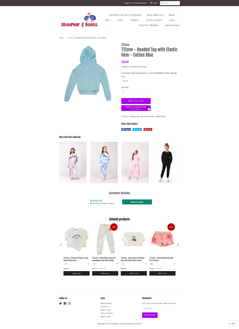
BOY (108, 20)
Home (61, 38)
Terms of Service (107, 313)
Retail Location (106, 303)
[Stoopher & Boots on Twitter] (60, 304)
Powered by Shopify (134, 324)
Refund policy (106, 316)
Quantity (125, 87)
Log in (126, 3)
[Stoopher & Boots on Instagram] (69, 304)
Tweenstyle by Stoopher (125, 15)
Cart (155, 3)
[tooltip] (149, 109)
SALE (172, 20)
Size (123, 76)
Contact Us (105, 306)
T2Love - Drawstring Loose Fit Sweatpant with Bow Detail (104, 259)
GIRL (120, 20)
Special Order (216, 323)
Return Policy (106, 310)
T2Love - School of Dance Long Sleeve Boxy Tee (75, 259)
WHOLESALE (172, 25)
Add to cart (76, 273)
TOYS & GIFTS (154, 20)
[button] (136, 108)
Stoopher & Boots (119, 324)
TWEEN (134, 20)
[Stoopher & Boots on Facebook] (65, 304)
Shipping (124, 66)
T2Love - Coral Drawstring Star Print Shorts (161, 259)
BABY (172, 15)
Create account (140, 3)
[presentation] (61, 244)
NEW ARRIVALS (155, 15)
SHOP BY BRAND (149, 25)
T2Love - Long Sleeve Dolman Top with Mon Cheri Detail (132, 259)
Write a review (137, 202)
